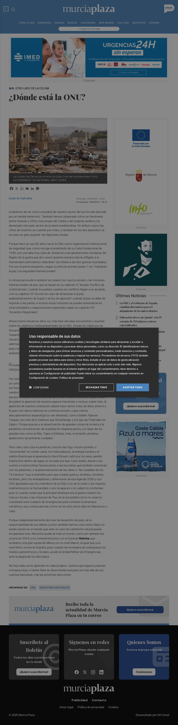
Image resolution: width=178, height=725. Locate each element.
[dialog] (89, 362)
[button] (39, 387)
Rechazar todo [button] (96, 387)
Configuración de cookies (43, 377)
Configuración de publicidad (60, 373)
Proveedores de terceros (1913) (120, 355)
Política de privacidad (71, 377)
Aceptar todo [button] (132, 387)
